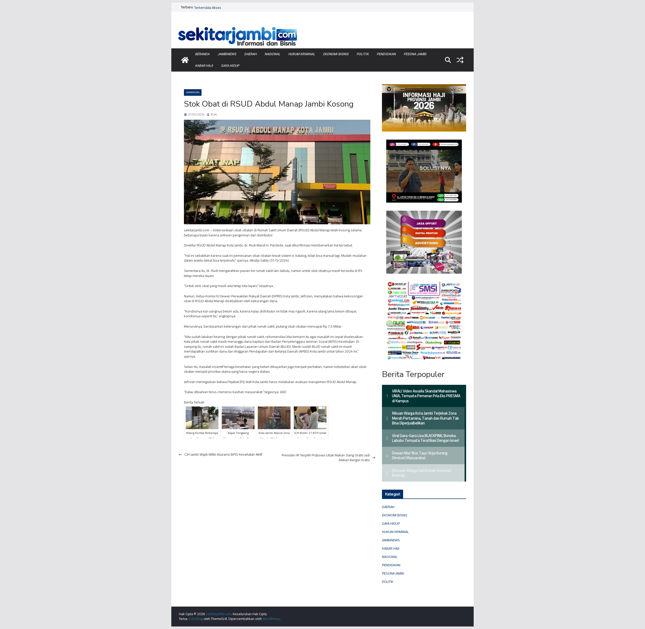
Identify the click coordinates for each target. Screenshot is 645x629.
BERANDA (202, 54)
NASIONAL (272, 54)
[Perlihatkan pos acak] (460, 60)
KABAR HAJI (204, 66)
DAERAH (250, 54)
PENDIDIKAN (386, 54)
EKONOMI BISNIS (335, 54)
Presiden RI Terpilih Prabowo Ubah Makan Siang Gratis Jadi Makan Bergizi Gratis (326, 458)
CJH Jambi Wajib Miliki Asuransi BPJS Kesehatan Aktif (223, 454)
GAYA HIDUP (230, 66)
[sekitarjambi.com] (322, 26)
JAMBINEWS (226, 54)
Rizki (214, 114)
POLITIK (363, 54)
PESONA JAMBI (415, 54)
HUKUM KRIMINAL (301, 54)
